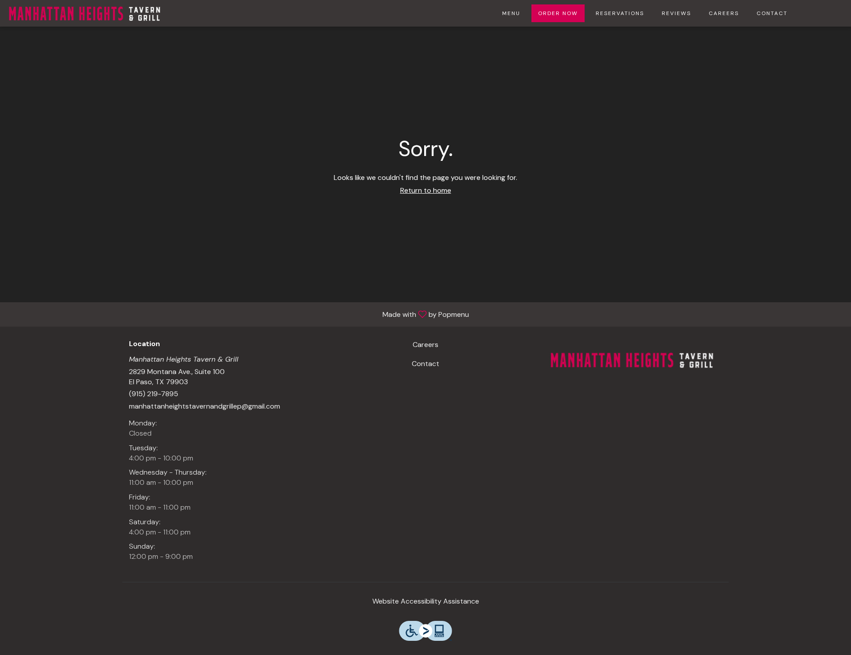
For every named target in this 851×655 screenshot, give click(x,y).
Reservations (620, 13)
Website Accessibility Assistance (425, 601)
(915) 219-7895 (153, 393)
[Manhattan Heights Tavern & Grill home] (84, 13)
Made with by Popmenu (238, 314)
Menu (511, 13)
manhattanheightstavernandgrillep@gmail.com (204, 406)
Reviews (676, 13)
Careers (724, 13)
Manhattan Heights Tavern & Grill (632, 360)
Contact (772, 13)
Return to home (425, 190)
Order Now (558, 13)
